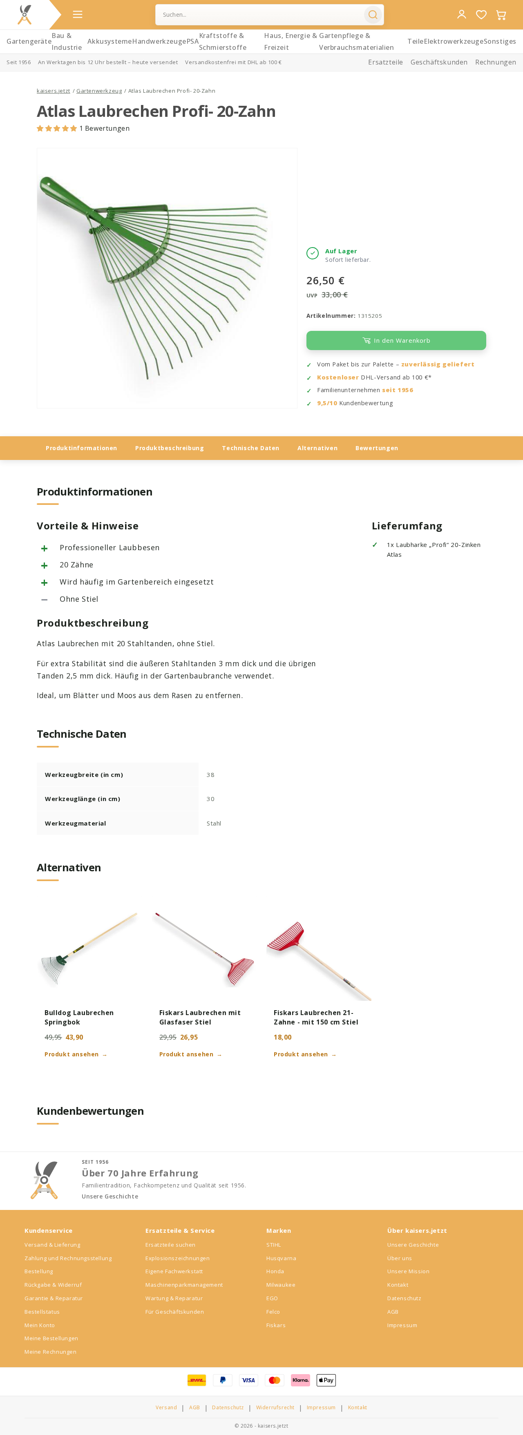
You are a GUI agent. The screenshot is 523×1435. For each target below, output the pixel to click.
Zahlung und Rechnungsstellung (68, 1258)
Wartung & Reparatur (174, 1298)
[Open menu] (78, 14)
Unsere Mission (408, 1271)
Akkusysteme (109, 41)
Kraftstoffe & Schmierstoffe (223, 41)
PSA (192, 41)
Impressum (402, 1325)
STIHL (273, 1244)
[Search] (373, 15)
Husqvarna (281, 1258)
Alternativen (317, 448)
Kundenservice (49, 1230)
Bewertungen (376, 448)
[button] (58, 128)
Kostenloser (338, 377)
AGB (393, 1311)
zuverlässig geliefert (438, 364)
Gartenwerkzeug (99, 90)
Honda (275, 1271)
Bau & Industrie (66, 41)
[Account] (462, 14)
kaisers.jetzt (53, 90)
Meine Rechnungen (51, 1351)
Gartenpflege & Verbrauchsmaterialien (356, 41)
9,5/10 (327, 403)
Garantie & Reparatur (54, 1298)
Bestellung (39, 1271)
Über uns (399, 1258)
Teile (415, 41)
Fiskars (276, 1325)
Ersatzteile (385, 62)
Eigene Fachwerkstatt (174, 1271)
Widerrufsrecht (275, 1407)
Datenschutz (404, 1298)
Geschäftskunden (439, 62)
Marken (278, 1230)
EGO (272, 1298)
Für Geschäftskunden (174, 1311)
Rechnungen (495, 62)
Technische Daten (250, 448)
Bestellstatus (42, 1311)
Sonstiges (500, 41)
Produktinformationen (81, 448)
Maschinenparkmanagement (184, 1284)
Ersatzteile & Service (180, 1230)
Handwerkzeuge (159, 41)
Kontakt (397, 1284)
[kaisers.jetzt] (24, 14)
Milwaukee (280, 1284)
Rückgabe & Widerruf (53, 1284)
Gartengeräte (29, 41)
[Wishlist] (481, 15)
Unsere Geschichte (110, 1196)
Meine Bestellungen (51, 1338)
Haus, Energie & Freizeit (290, 41)
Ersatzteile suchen (170, 1244)
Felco (273, 1311)
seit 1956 (397, 390)
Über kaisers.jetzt (417, 1230)
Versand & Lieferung (52, 1244)
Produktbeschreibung (169, 448)
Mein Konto (40, 1325)
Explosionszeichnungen (177, 1258)
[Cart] (501, 15)
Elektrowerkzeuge (454, 41)
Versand (166, 1407)
